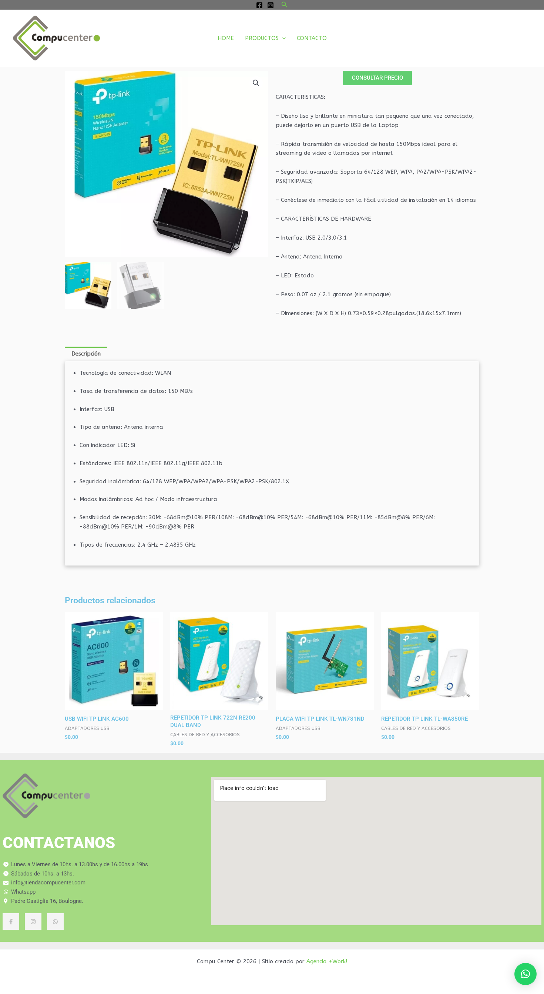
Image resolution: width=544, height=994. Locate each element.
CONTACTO (312, 38)
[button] (284, 5)
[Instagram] (270, 5)
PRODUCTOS (262, 38)
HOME (226, 38)
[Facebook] (259, 5)
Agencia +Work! (326, 961)
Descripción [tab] (86, 353)
